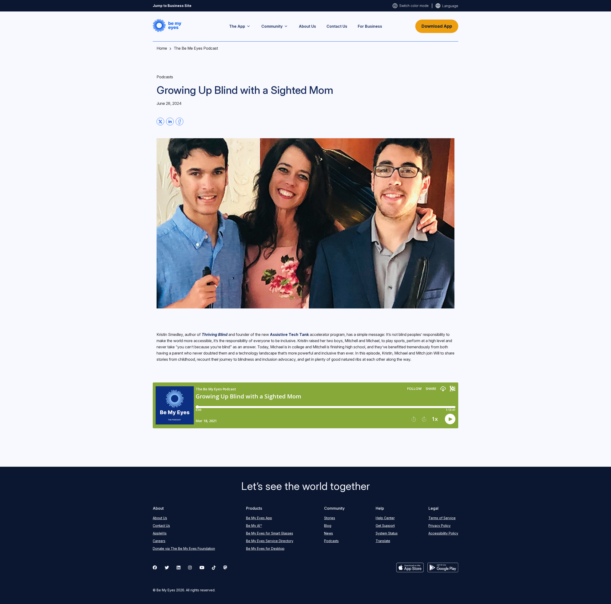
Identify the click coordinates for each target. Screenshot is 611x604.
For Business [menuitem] (370, 26)
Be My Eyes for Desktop (265, 548)
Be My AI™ (254, 526)
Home (162, 48)
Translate (383, 541)
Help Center (385, 518)
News (328, 533)
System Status (387, 533)
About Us (160, 518)
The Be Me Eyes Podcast (196, 48)
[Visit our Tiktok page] (214, 567)
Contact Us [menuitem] (337, 26)
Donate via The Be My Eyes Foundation (184, 548)
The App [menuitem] (237, 26)
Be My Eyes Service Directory (269, 541)
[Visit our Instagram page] (190, 567)
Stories (329, 518)
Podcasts (331, 541)
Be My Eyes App (259, 518)
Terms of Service (442, 518)
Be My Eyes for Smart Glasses (269, 533)
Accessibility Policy (443, 533)
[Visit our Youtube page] (202, 567)
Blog (327, 526)
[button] (167, 25)
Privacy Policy (439, 526)
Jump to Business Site (172, 6)
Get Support (385, 526)
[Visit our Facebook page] (155, 567)
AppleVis (160, 533)
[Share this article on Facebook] (179, 121)
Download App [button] (436, 26)
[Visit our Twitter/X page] (167, 567)
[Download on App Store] (410, 567)
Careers (159, 541)
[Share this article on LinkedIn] (170, 121)
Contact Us (161, 526)
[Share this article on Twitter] (160, 121)
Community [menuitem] (272, 26)
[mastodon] (225, 567)
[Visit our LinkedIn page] (178, 567)
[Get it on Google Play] (442, 567)
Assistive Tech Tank (289, 334)
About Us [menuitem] (307, 26)
